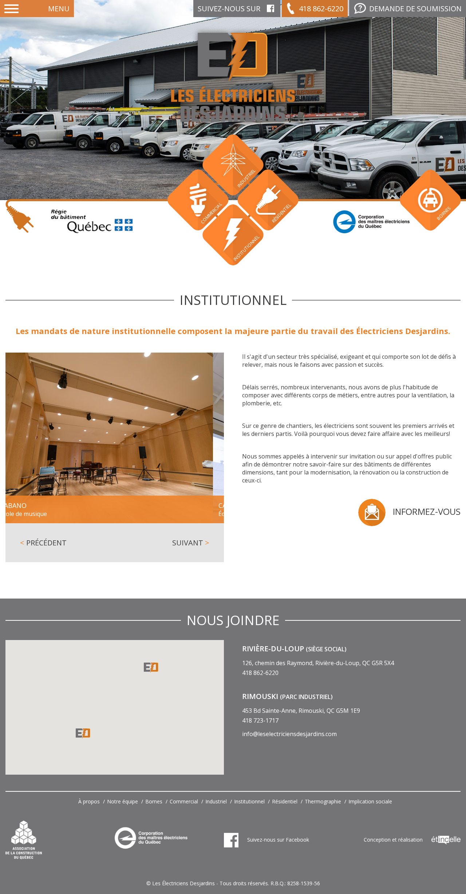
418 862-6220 (321, 8)
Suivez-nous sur (229, 8)
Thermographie (323, 801)
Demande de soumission (415, 8)
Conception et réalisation (394, 839)
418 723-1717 (260, 720)
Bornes (153, 801)
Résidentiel (284, 801)
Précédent (43, 543)
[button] (83, 733)
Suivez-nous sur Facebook (277, 839)
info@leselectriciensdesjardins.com (289, 734)
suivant (190, 543)
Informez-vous (427, 511)
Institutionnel (249, 801)
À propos (89, 801)
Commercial (184, 801)
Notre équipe (122, 801)
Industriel (216, 801)
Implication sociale (370, 801)
